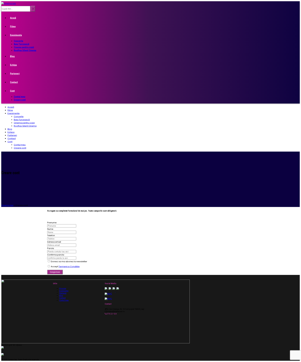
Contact (14, 82)
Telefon (51, 235)
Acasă (13, 17)
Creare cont (20, 99)
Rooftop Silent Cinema (25, 50)
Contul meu (19, 96)
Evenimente (16, 35)
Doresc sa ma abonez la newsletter (69, 261)
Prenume (52, 222)
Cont (12, 90)
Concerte (18, 41)
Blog (12, 56)
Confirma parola (55, 254)
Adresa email (54, 241)
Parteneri (15, 73)
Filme (13, 26)
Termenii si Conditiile (69, 266)
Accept (65, 266)
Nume (50, 229)
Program (62, 288)
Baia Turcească (21, 44)
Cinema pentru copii (24, 47)
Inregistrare (55, 272)
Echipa (13, 65)
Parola (50, 248)
